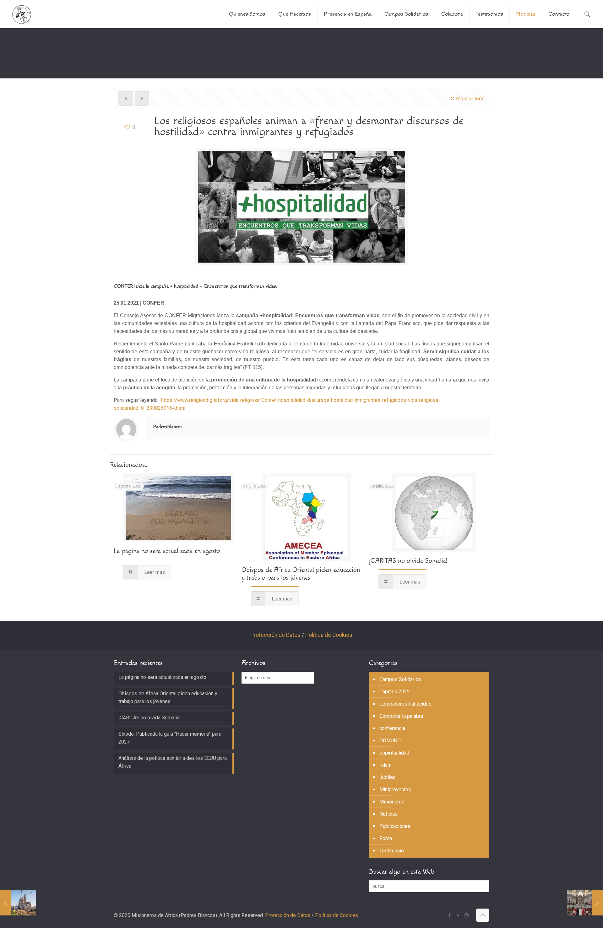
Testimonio (391, 851)
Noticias (388, 814)
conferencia (392, 728)
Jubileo (387, 777)
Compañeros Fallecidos (405, 704)
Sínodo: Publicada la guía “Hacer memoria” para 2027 (169, 738)
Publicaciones (394, 826)
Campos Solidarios (400, 679)
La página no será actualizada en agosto (167, 551)
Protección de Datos (275, 635)
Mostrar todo (470, 99)
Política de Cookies (328, 635)
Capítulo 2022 (394, 692)
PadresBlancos (167, 426)
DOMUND (390, 741)
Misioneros (392, 802)
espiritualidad (394, 753)
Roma (385, 838)
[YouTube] (458, 915)
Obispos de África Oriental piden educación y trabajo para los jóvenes (301, 574)
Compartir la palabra (401, 716)
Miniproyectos (395, 789)
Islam (385, 765)
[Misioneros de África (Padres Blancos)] (21, 14)
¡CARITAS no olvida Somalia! (408, 561)
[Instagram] (466, 915)
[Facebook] (449, 915)
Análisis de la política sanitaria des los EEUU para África (172, 762)
